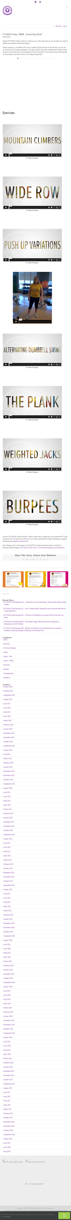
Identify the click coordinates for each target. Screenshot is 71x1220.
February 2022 (8, 864)
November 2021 (9, 877)
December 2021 (9, 872)
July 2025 (7, 703)
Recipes (6, 669)
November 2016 (9, 1126)
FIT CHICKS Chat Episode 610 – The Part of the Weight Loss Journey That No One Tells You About (34, 616)
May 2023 (7, 801)
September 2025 (9, 695)
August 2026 (8, 686)
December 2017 (9, 1071)
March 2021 (8, 910)
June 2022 (7, 847)
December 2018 (9, 1020)
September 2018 (9, 1033)
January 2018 (8, 1067)
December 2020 (9, 923)
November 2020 (9, 927)
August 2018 (8, 1037)
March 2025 (8, 720)
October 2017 (8, 1079)
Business (7, 644)
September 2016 (9, 1134)
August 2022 (8, 839)
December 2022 (9, 822)
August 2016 (8, 1139)
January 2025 (8, 729)
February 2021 (8, 915)
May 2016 (7, 1151)
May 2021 (7, 902)
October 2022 (8, 830)
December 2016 (9, 1122)
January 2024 (8, 767)
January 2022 (8, 868)
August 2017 (8, 1088)
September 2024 (9, 746)
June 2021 (7, 898)
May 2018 (7, 1050)
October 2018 (8, 1029)
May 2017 (7, 1100)
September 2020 (9, 936)
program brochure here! (20, 541)
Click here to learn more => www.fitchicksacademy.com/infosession (42, 547)
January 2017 (8, 1117)
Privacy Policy (7, 1217)
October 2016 (8, 1130)
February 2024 (8, 763)
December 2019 (9, 974)
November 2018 (9, 1024)
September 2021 (9, 885)
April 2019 (7, 1003)
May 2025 (7, 712)
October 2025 (8, 691)
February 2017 (8, 1113)
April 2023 (7, 805)
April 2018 (7, 1054)
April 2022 (7, 855)
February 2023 (8, 813)
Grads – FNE (8, 656)
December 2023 (9, 771)
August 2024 (8, 750)
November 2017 (9, 1075)
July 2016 (7, 1143)
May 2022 (7, 851)
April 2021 (7, 906)
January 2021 (8, 919)
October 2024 (8, 741)
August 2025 (8, 699)
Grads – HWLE (8, 661)
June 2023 (7, 796)
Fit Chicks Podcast (10, 648)
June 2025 (7, 708)
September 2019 (9, 982)
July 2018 (7, 1041)
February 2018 (8, 1062)
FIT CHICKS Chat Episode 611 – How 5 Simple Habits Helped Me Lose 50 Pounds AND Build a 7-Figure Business (35, 609)
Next (64, 26)
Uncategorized (8, 673)
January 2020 (8, 970)
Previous (58, 26)
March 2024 (8, 758)
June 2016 (7, 1147)
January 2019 (8, 1016)
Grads (6, 652)
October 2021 (8, 881)
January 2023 (8, 817)
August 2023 (8, 788)
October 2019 (8, 978)
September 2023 (9, 784)
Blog (5, 639)
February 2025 (8, 724)
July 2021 (7, 893)
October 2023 (8, 779)
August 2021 (8, 889)
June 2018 (7, 1046)
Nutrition (7, 665)
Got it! (64, 1216)
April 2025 (7, 716)
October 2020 (8, 931)
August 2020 (8, 940)
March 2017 (8, 1109)
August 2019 (8, 986)
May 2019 (7, 999)
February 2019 (8, 1012)
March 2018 (8, 1058)
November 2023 (9, 775)
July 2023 (7, 792)
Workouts (7, 677)
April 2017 (7, 1105)
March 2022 (8, 860)
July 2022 (7, 843)
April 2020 (7, 957)
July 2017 (7, 1092)
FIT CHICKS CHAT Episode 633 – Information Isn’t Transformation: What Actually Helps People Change (35, 603)
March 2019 (8, 1008)
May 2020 (7, 953)
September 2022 (9, 834)
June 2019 (7, 995)
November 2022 (9, 826)
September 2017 (9, 1084)
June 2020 (7, 948)
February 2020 (8, 965)
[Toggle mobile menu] (67, 7)
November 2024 (9, 737)
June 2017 (7, 1096)
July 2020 (7, 944)
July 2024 (7, 754)
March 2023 (8, 809)
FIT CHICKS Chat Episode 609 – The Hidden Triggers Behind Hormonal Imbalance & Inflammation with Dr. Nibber (31, 622)
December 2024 (9, 733)
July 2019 (7, 991)
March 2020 (8, 961)
